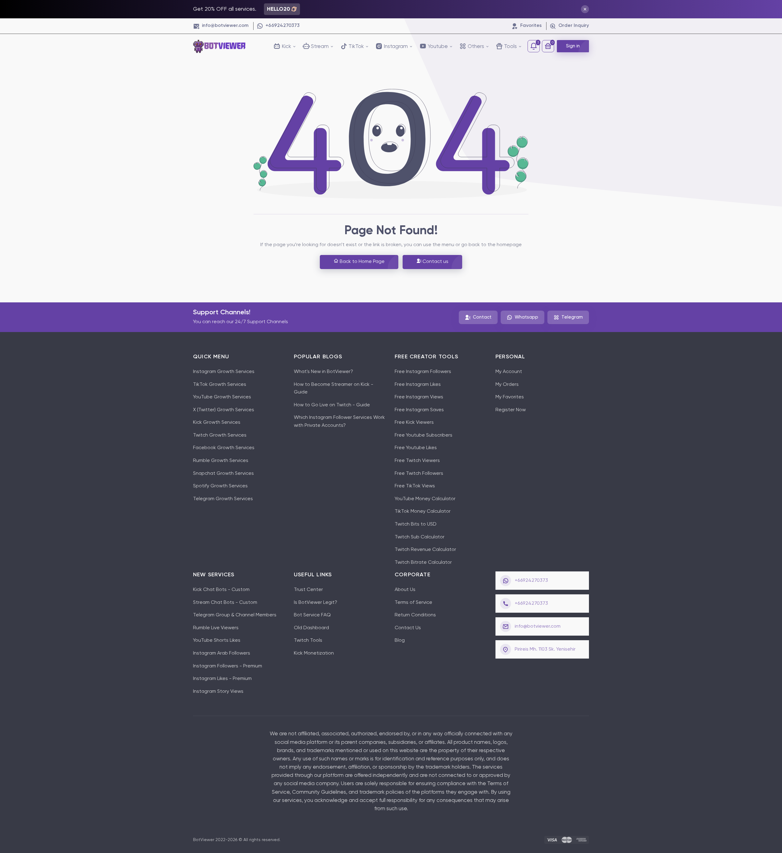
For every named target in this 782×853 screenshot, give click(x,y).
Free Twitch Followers (419, 473)
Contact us (434, 261)
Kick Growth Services (216, 422)
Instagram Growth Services (223, 371)
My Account (508, 371)
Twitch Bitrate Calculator (423, 562)
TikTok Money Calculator (423, 511)
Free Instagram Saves (419, 410)
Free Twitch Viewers (417, 460)
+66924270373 (531, 580)
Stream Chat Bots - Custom (225, 602)
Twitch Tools (308, 640)
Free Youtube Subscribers (423, 435)
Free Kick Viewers (414, 422)
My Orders (507, 384)
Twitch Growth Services (220, 435)
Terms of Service (413, 602)
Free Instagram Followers (423, 371)
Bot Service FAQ (312, 615)
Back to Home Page (361, 261)
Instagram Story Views (218, 691)
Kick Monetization (314, 653)
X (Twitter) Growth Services (223, 410)
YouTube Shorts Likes (216, 640)
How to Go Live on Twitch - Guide (332, 405)
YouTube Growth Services (222, 397)
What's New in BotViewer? (323, 371)
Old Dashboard (311, 628)
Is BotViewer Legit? (315, 602)
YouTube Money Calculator (425, 499)
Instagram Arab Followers (221, 653)
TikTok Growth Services (219, 384)
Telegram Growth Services (223, 499)
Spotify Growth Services (220, 486)
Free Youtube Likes (416, 447)
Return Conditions (415, 615)
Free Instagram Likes (418, 384)
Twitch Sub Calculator (419, 537)
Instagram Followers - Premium (227, 666)
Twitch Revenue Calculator (425, 549)
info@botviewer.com (538, 626)
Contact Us (408, 628)
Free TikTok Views (415, 486)
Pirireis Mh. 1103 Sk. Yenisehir (545, 649)
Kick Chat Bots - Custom (221, 589)
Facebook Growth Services (223, 447)
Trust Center (308, 589)
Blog (400, 640)
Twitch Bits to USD (416, 524)
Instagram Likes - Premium (222, 678)
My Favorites (509, 397)
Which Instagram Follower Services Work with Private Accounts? (339, 421)
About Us (405, 589)
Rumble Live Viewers (216, 628)
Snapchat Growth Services (223, 473)
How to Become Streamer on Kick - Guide (333, 388)
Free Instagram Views (419, 397)
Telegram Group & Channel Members (234, 615)
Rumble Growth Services (220, 460)
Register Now (510, 410)
